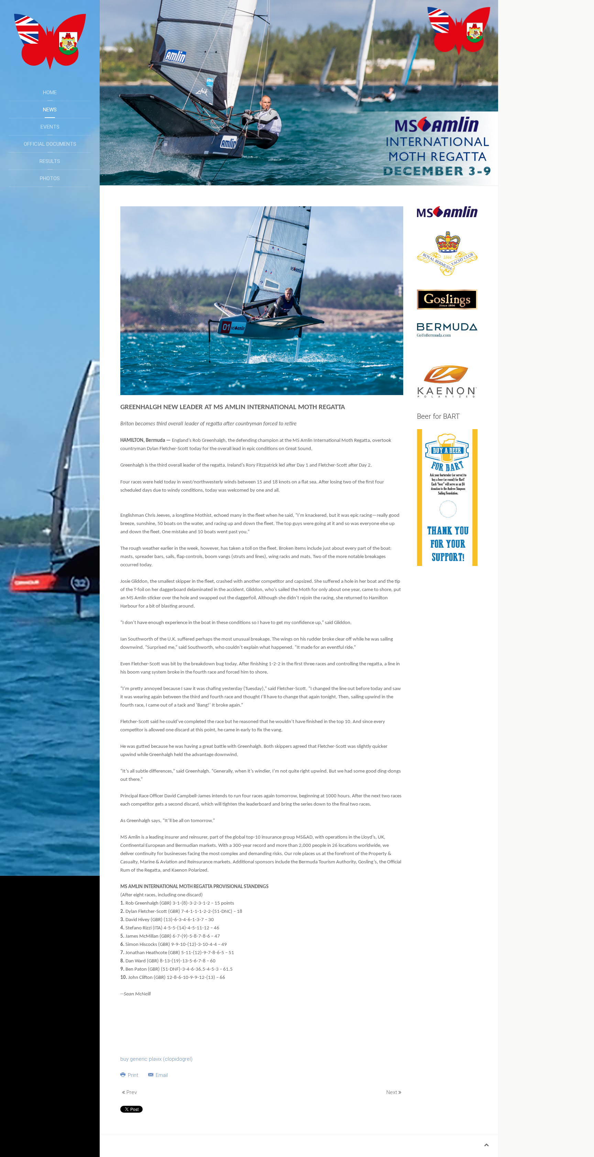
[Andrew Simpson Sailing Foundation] (447, 497)
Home (50, 92)
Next (392, 1092)
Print (133, 1075)
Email (161, 1075)
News (50, 110)
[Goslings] (447, 299)
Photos (50, 178)
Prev (131, 1092)
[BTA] (447, 329)
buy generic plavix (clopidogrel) (156, 1059)
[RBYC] (447, 253)
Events (50, 127)
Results (50, 161)
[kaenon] (447, 381)
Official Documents (50, 144)
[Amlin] (447, 211)
